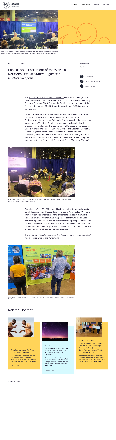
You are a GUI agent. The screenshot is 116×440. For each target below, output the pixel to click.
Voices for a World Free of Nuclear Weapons (43, 217)
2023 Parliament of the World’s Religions (46, 97)
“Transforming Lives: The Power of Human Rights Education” (65, 235)
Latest (96, 5)
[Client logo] (11, 5)
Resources (105, 5)
